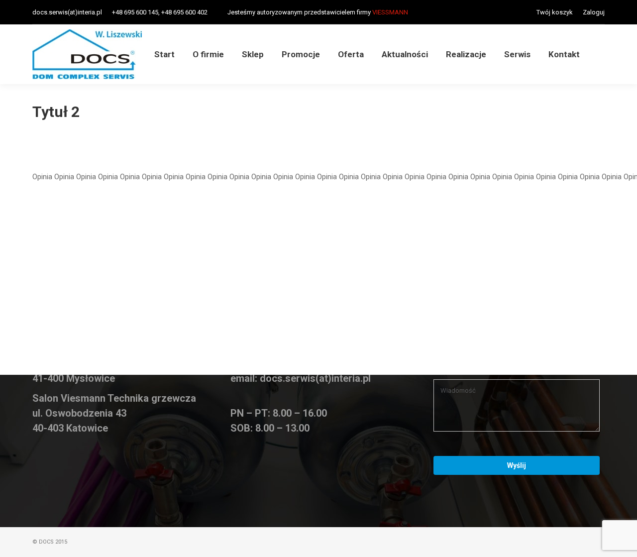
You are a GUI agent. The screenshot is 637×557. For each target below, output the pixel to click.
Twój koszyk (554, 12)
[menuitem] (164, 54)
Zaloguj (594, 12)
